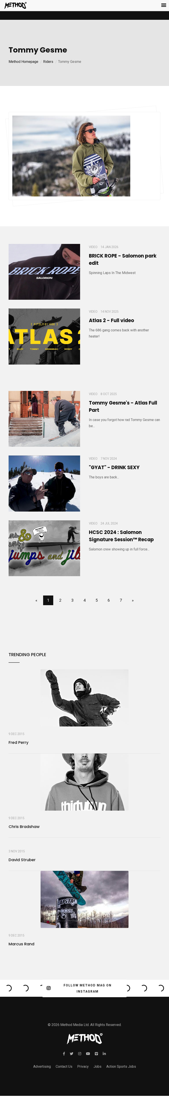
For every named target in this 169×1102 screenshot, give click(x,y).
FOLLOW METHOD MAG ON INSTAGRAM (88, 988)
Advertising (42, 1066)
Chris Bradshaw (24, 826)
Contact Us (64, 1066)
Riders (48, 62)
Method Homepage (23, 62)
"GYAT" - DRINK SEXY (114, 467)
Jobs (97, 1066)
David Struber (22, 859)
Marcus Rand (21, 944)
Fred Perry (18, 742)
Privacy (83, 1066)
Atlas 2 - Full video (111, 320)
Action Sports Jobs (121, 1066)
